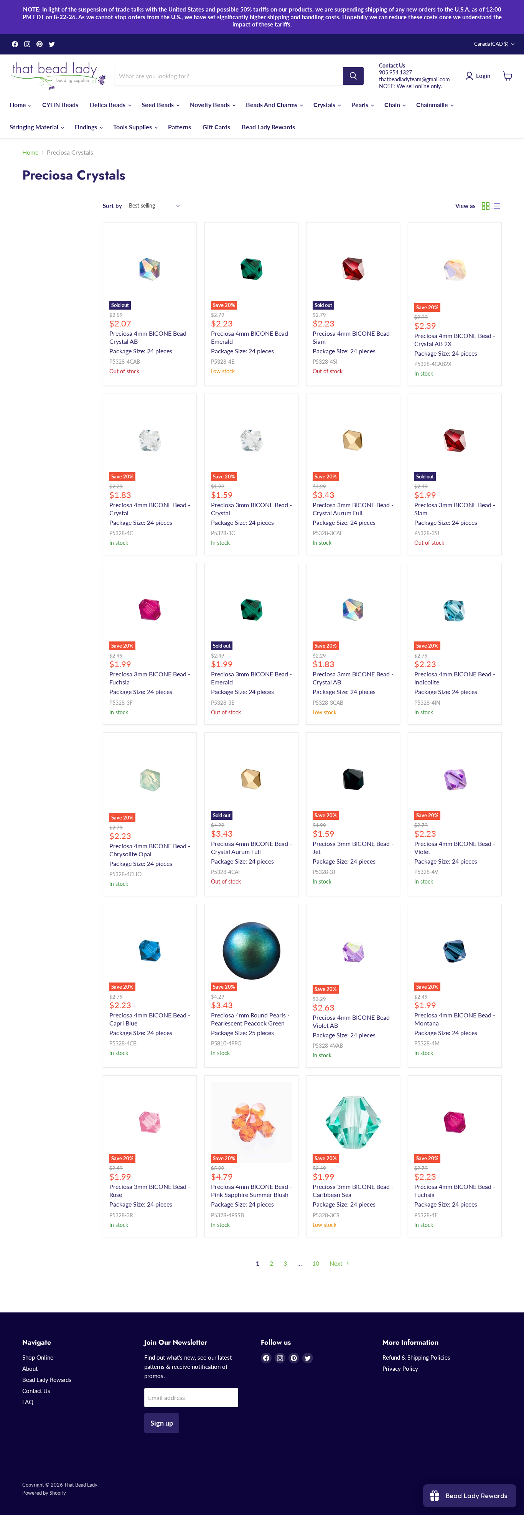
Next (337, 1263)
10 (315, 1263)
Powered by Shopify (44, 1493)
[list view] (496, 206)
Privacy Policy (400, 1368)
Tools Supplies (133, 126)
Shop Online (37, 1357)
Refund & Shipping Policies (416, 1357)
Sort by (112, 206)
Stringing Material (35, 126)
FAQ (27, 1401)
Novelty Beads (210, 104)
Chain (393, 104)
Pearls (360, 104)
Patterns (179, 126)
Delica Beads (108, 104)
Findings (86, 126)
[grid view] (485, 206)
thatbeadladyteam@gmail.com (414, 79)
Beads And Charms (272, 104)
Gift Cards (216, 126)
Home (19, 104)
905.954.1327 (395, 72)
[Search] (353, 76)
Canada (491, 44)
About (30, 1368)
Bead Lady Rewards (268, 126)
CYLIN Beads (60, 104)
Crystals (325, 104)
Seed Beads (158, 104)
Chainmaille (433, 104)
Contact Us (36, 1390)
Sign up (161, 1423)
